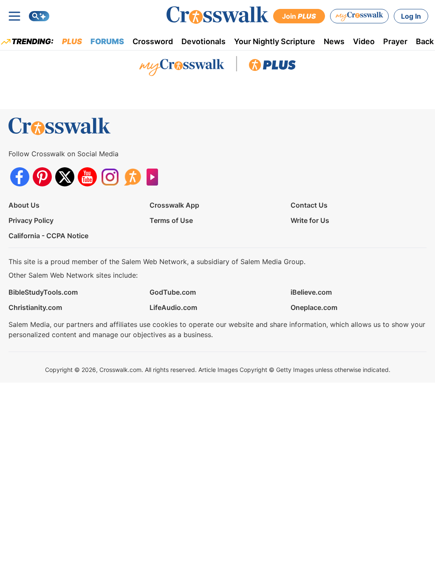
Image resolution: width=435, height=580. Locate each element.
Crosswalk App (174, 205)
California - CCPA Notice (48, 235)
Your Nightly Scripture (274, 41)
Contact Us (309, 205)
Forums (107, 41)
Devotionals (203, 41)
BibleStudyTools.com (43, 292)
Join (299, 16)
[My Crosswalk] (359, 16)
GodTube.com (173, 292)
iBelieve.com (311, 292)
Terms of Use (171, 220)
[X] (64, 176)
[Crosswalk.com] (217, 15)
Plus (72, 41)
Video (364, 41)
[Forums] (132, 176)
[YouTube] (87, 176)
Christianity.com (35, 307)
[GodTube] (154, 176)
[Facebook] (19, 176)
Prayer (395, 41)
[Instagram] (109, 176)
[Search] (39, 16)
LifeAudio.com (173, 307)
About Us (24, 205)
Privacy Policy (31, 220)
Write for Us (310, 220)
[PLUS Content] (272, 67)
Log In (411, 16)
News (334, 41)
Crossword (153, 41)
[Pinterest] (42, 176)
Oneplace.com (314, 307)
